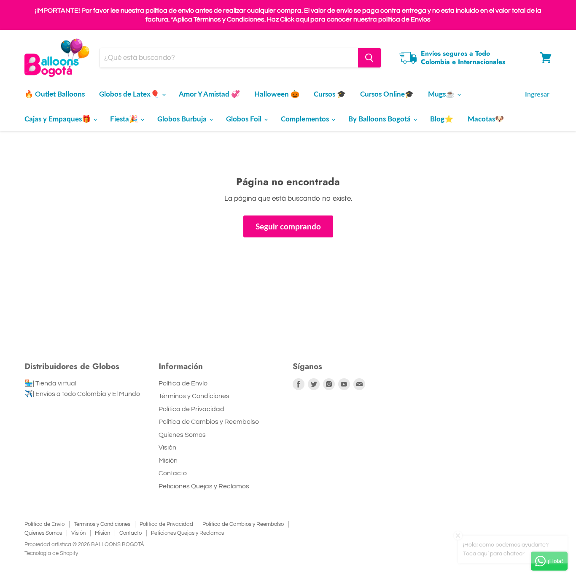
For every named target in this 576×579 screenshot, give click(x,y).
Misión (168, 460)
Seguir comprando (288, 226)
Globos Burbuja (182, 118)
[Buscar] (369, 57)
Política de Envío (183, 383)
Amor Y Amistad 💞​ (209, 93)
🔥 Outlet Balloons (54, 93)
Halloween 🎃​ (276, 93)
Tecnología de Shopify (51, 553)
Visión (167, 447)
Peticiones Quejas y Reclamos (204, 486)
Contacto (173, 473)
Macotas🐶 (486, 118)
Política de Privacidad (191, 409)
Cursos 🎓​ (330, 93)
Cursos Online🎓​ (387, 93)
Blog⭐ (441, 118)
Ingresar (537, 94)
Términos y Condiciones (194, 396)
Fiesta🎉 (125, 118)
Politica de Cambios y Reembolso (209, 421)
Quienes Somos (182, 434)
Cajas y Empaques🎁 (58, 118)
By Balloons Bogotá (380, 118)
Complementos (306, 118)
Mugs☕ (442, 93)
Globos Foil (244, 118)
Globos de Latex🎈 (130, 93)
